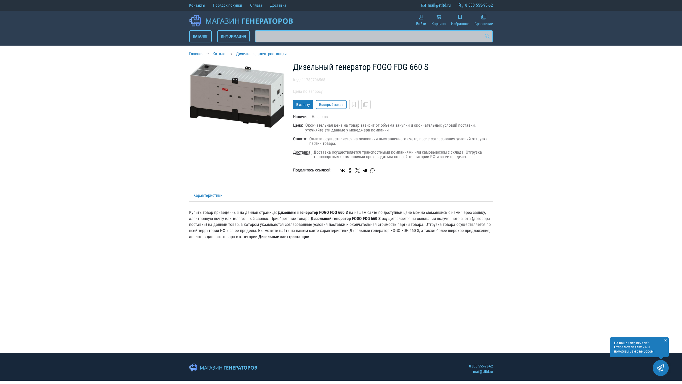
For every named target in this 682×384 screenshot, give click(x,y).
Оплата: (300, 139)
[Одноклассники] (350, 170)
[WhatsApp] (372, 170)
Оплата (256, 5)
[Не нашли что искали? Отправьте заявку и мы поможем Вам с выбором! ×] (661, 368)
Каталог (200, 36)
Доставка (278, 5)
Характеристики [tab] (207, 195)
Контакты (197, 5)
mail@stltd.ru (439, 5)
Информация (233, 36)
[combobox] (374, 36)
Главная (196, 53)
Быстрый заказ (331, 104)
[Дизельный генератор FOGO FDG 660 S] (237, 95)
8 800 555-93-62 (479, 5)
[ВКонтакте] (342, 170)
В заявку (303, 104)
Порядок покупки (227, 5)
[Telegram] (365, 170)
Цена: (298, 125)
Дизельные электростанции (261, 53)
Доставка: (302, 152)
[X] (357, 170)
